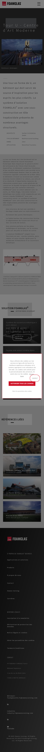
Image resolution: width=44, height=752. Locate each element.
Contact (35, 378)
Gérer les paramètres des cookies (22, 391)
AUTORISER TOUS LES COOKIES (22, 383)
